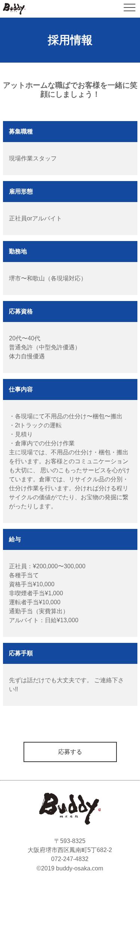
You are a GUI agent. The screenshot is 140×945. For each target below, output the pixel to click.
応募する (70, 752)
